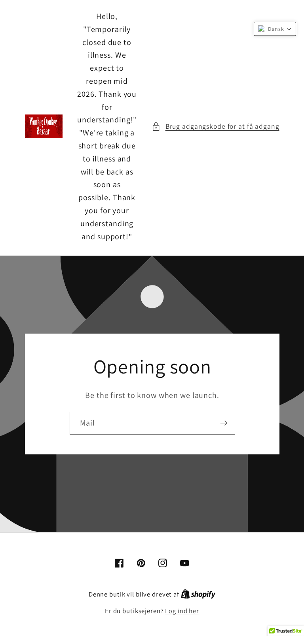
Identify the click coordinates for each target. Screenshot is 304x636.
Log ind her (182, 610)
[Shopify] (198, 594)
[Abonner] (223, 423)
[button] (215, 126)
